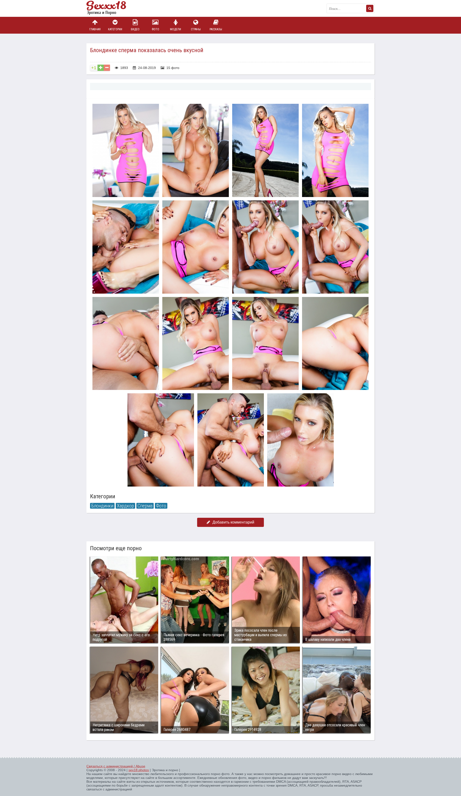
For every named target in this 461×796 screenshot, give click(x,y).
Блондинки (102, 506)
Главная (95, 29)
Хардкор (125, 506)
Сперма (145, 506)
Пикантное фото (110, 8)
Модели (175, 29)
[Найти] (369, 8)
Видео (135, 29)
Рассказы (216, 29)
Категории (115, 29)
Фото (155, 29)
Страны (196, 29)
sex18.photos (138, 770)
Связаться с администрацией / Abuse (115, 766)
